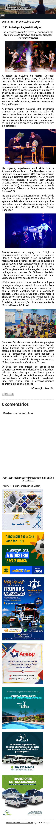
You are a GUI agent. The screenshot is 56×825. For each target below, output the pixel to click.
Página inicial (28, 479)
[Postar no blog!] (6, 394)
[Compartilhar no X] (9, 394)
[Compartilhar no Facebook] (12, 394)
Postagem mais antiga (42, 477)
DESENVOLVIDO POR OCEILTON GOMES (19, 823)
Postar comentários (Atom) (26, 485)
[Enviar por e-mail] (3, 394)
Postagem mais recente (15, 477)
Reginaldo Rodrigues (31, 27)
